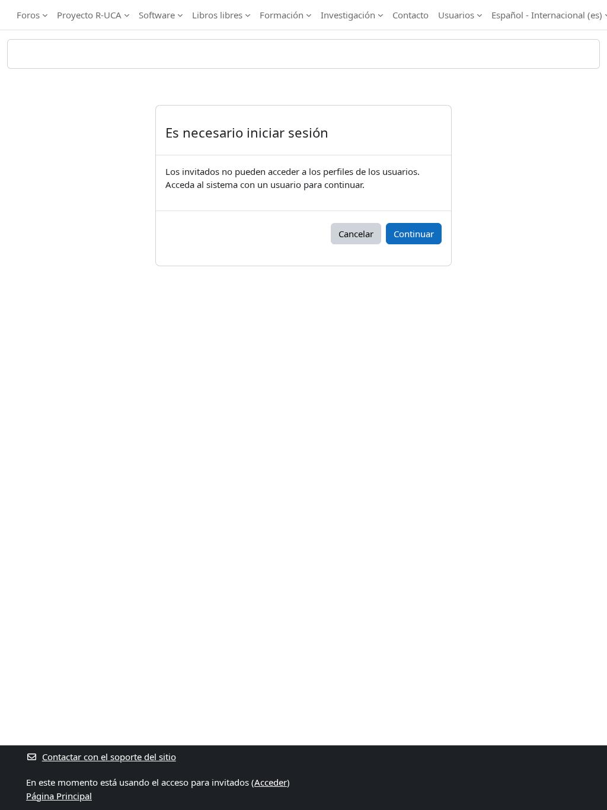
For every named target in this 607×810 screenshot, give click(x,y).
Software (157, 15)
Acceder (270, 782)
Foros (28, 15)
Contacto (410, 15)
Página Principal (59, 796)
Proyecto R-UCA (89, 15)
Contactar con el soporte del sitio (109, 757)
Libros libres (217, 15)
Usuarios (456, 15)
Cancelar (355, 234)
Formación (282, 15)
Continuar (414, 234)
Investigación (348, 15)
